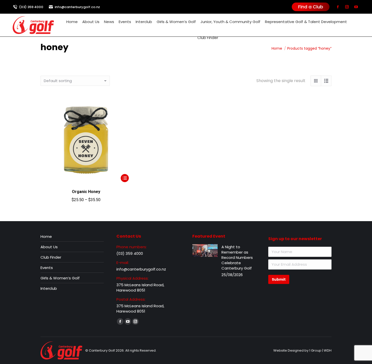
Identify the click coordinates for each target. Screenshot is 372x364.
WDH (328, 350)
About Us (49, 247)
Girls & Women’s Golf (60, 278)
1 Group (315, 350)
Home (46, 236)
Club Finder (50, 257)
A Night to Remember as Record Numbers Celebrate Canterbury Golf (237, 257)
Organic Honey (86, 191)
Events (46, 267)
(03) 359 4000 (31, 7)
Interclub (48, 288)
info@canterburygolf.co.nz (77, 7)
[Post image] (205, 250)
